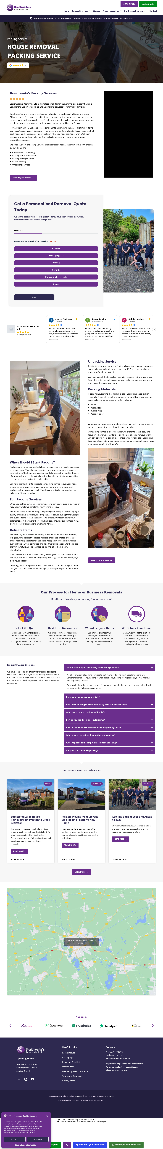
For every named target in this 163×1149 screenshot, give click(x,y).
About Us (114, 11)
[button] (47, 1116)
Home (66, 11)
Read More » (19, 851)
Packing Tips (68, 1057)
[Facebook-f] (18, 1079)
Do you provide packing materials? (83, 697)
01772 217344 (119, 1052)
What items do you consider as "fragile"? (85, 712)
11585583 (78, 1096)
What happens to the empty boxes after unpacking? (91, 743)
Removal (56, 249)
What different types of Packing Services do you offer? (93, 667)
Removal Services (80, 11)
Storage (96, 11)
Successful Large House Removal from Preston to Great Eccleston (30, 820)
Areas (105, 11)
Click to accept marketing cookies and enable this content (81, 941)
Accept (14, 1139)
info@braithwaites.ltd (120, 1058)
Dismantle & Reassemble (56, 277)
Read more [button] (53, 340)
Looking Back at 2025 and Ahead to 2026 (132, 818)
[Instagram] (25, 1079)
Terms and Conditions (72, 1076)
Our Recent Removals (134, 11)
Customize (37, 1139)
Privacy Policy (20, 1145)
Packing (56, 263)
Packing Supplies (56, 256)
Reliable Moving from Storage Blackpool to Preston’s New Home (80, 820)
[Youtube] (32, 1079)
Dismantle (56, 270)
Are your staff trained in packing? (82, 750)
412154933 (109, 1096)
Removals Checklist (71, 1062)
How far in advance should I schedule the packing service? (94, 727)
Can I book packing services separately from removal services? (96, 704)
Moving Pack (68, 1066)
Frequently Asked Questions (75, 1071)
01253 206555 (121, 1055)
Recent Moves (68, 1052)
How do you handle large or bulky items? (85, 720)
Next (34, 297)
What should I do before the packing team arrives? (90, 735)
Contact (153, 11)
